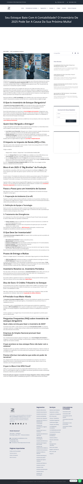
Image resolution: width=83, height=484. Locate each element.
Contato (64, 8)
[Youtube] (18, 423)
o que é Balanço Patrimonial (10, 120)
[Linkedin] (10, 423)
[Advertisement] (41, 36)
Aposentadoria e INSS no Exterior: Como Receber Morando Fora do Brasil (65, 94)
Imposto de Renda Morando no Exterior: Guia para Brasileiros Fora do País (65, 84)
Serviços (51, 8)
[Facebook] (15, 423)
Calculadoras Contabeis (31, 8)
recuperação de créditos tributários (32, 293)
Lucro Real (27, 138)
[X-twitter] (26, 423)
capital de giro (28, 279)
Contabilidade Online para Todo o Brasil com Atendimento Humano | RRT (64, 65)
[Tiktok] (23, 423)
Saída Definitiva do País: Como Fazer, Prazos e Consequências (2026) (64, 75)
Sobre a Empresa (72, 8)
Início (22, 8)
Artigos (58, 8)
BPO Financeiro (25, 227)
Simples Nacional (35, 138)
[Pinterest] (21, 423)
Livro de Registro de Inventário (31, 111)
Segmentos (43, 8)
